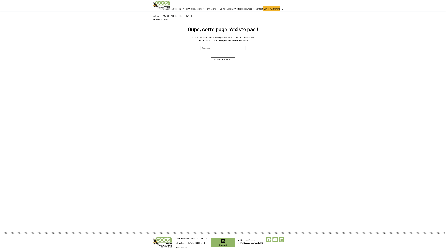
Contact (223, 245)
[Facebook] (268, 239)
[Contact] (223, 241)
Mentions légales (247, 240)
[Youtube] (275, 239)
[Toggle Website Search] (281, 8)
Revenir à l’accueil (223, 60)
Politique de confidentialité (251, 243)
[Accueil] (154, 19)
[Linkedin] (281, 239)
